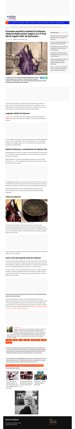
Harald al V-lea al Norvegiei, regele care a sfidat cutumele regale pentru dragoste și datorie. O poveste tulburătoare (59, 62)
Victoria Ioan (9, 39)
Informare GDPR (53, 422)
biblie (16, 340)
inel (21, 340)
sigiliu (44, 340)
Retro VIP (39, 22)
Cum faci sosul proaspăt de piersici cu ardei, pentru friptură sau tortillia (59, 43)
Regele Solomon (9, 116)
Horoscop (52, 22)
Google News (21, 365)
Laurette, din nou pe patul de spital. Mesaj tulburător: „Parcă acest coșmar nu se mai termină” (59, 54)
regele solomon (36, 340)
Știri (10, 22)
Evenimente (33, 22)
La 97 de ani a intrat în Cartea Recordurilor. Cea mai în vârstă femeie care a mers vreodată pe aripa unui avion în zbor (12, 385)
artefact (9, 340)
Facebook (40, 365)
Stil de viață (14, 22)
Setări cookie (52, 424)
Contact (51, 419)
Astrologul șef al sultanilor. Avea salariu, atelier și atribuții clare (40, 383)
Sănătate (27, 22)
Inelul (23, 143)
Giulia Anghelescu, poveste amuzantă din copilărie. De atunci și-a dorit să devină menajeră (59, 48)
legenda (27, 340)
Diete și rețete (45, 22)
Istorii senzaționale (59, 22)
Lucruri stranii (21, 22)
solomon (9, 342)
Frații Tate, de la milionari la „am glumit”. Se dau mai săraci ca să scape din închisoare (59, 37)
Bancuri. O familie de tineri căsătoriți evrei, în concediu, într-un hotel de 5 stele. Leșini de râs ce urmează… (59, 68)
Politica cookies (53, 421)
